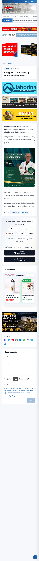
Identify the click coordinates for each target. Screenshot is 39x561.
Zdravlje (34, 16)
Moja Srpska (24, 16)
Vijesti (3, 63)
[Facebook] (26, 1)
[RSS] (35, 1)
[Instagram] (29, 1)
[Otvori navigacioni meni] (33, 8)
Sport (14, 16)
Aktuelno (6, 16)
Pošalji (31, 400)
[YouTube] (32, 1)
